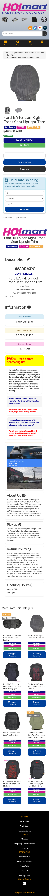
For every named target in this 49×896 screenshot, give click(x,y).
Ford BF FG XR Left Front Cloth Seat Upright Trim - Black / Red (12, 784)
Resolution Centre (24, 831)
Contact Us (24, 848)
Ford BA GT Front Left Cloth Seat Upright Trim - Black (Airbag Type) (12, 686)
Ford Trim (10, 55)
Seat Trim (40, 53)
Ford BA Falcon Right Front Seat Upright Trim (23, 57)
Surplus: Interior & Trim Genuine (23, 53)
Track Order (24, 826)
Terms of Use (24, 871)
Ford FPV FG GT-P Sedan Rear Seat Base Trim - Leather (12, 638)
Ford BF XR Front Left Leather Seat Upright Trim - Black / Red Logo (36, 784)
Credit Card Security (24, 861)
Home (7, 53)
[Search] (44, 33)
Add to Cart (25, 162)
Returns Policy (24, 856)
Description (8, 218)
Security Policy (24, 876)
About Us (24, 839)
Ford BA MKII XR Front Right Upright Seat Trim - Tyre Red (36, 686)
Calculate (25, 209)
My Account (24, 821)
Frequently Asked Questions (24, 844)
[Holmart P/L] (24, 8)
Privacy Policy (24, 866)
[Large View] (7, 110)
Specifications (20, 218)
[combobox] (22, 33)
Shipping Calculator (12, 655)
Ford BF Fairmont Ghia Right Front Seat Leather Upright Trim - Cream (36, 735)
